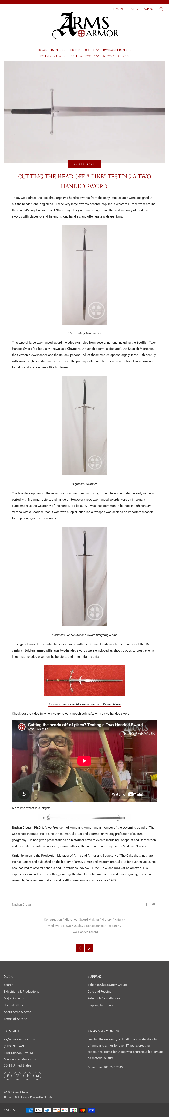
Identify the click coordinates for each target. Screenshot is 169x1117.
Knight (119, 919)
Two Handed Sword (84, 932)
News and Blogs (116, 56)
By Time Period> (115, 50)
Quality (78, 926)
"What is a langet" (38, 808)
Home (42, 50)
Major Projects (14, 998)
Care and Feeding (99, 991)
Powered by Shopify (41, 1097)
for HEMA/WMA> (82, 56)
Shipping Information (102, 1005)
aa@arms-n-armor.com (19, 1039)
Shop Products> (82, 50)
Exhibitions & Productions (21, 991)
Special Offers (13, 1005)
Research (113, 926)
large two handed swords (72, 198)
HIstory (107, 919)
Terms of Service (15, 1019)
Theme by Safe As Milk (16, 1097)
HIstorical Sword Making (82, 919)
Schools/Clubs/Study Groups (108, 985)
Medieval (54, 926)
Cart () (149, 9)
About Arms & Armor (18, 1012)
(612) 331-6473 (14, 1046)
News (67, 926)
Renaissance (95, 926)
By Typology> (51, 56)
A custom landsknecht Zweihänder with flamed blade (84, 704)
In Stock (58, 50)
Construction (53, 919)
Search (8, 985)
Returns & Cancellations (104, 998)
